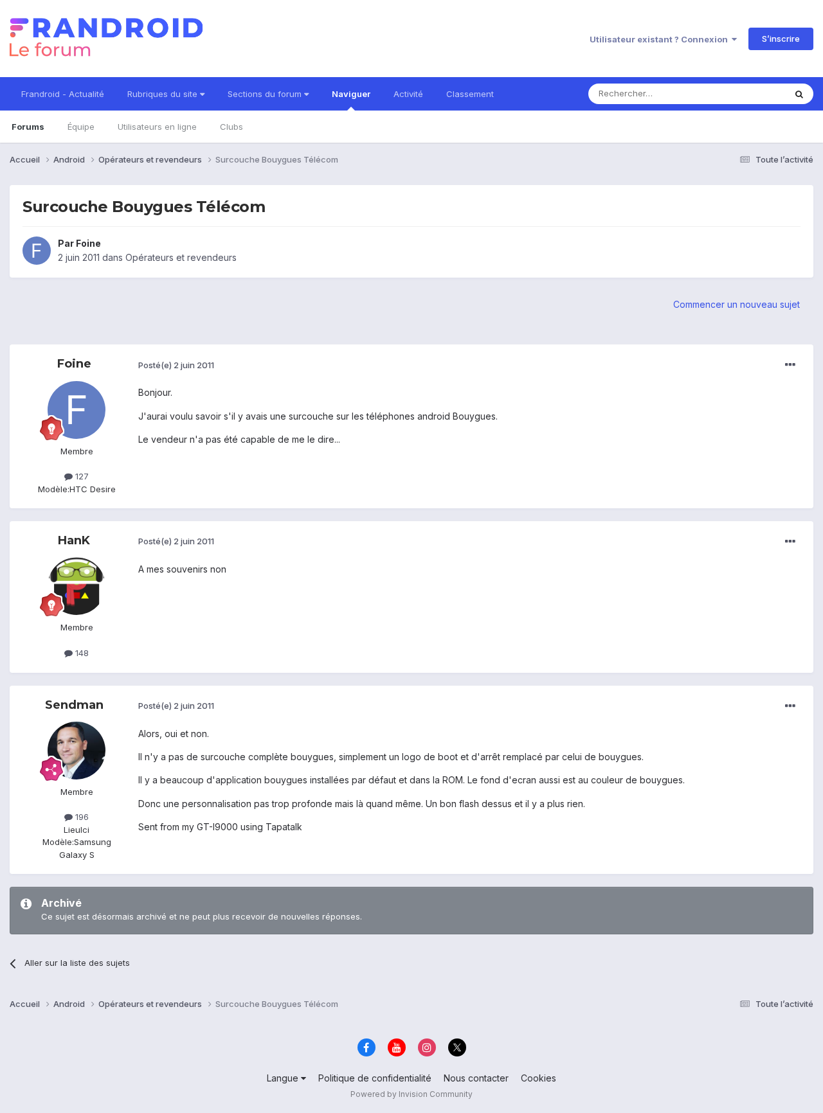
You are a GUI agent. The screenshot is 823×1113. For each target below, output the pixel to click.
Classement (470, 94)
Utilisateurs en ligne (157, 126)
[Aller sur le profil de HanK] (76, 586)
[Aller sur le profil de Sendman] (76, 750)
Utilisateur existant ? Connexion (661, 39)
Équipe (81, 126)
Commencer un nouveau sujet (736, 304)
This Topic (747, 93)
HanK (74, 540)
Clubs (231, 126)
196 (81, 817)
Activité (408, 94)
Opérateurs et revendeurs (181, 257)
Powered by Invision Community (411, 1094)
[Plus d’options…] (790, 365)
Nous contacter (476, 1078)
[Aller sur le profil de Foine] (37, 250)
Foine (88, 243)
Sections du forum (266, 94)
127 (81, 476)
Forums (28, 126)
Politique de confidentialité (374, 1078)
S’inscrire (781, 38)
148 (81, 653)
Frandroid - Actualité (62, 94)
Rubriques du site (163, 94)
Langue (284, 1078)
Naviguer (351, 94)
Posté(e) (176, 365)
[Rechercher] (799, 94)
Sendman (74, 705)
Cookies (538, 1078)
